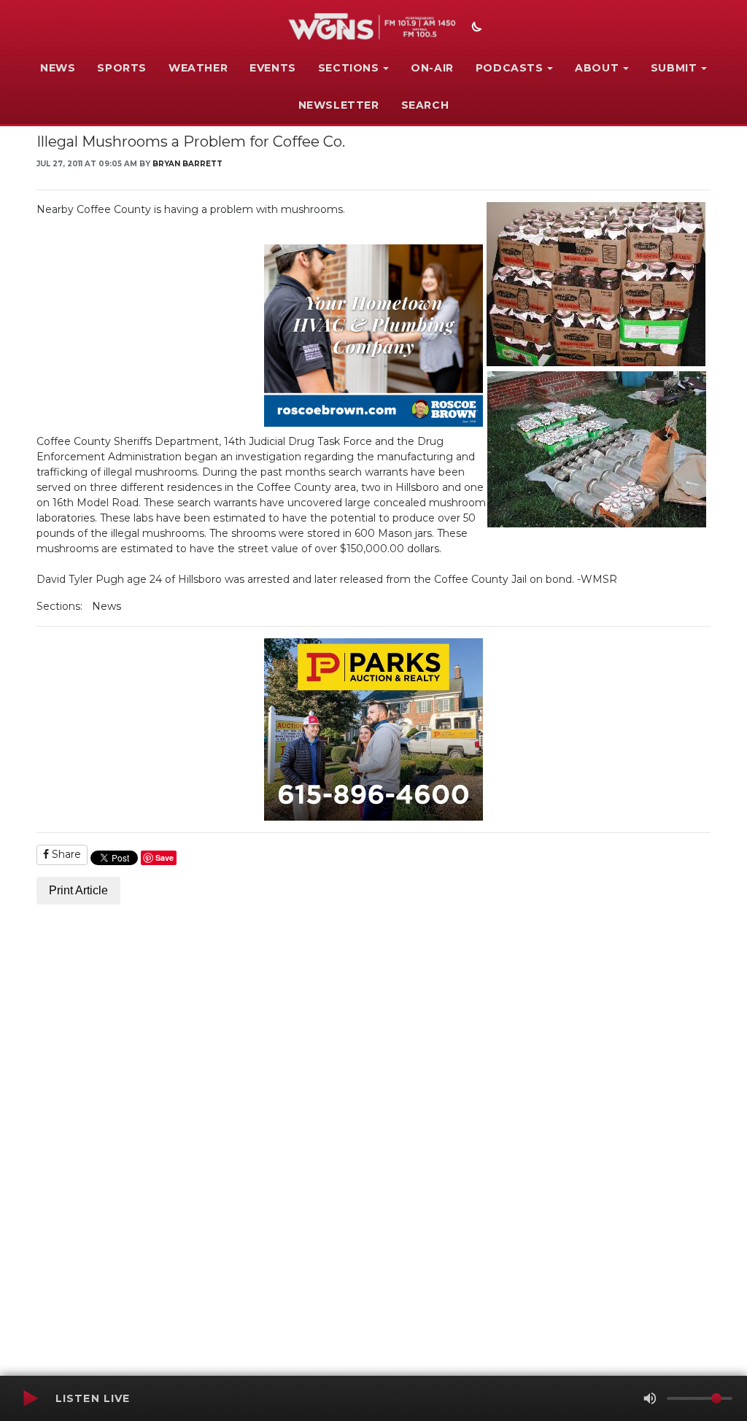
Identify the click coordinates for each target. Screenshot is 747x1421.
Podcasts (509, 67)
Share (65, 854)
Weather (198, 67)
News (57, 67)
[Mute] (650, 1398)
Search (425, 105)
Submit (674, 67)
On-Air (432, 67)
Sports (122, 67)
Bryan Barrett (187, 164)
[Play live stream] (30, 1398)
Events (272, 67)
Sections (348, 67)
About (597, 67)
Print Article (78, 890)
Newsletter (338, 105)
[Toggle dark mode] (475, 28)
